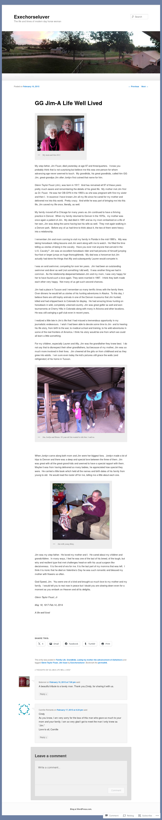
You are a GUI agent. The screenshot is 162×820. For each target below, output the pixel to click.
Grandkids (71, 659)
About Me (29, 76)
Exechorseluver (32, 16)
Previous (134, 86)
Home (17, 76)
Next (144, 86)
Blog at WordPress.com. (81, 809)
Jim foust (63, 662)
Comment (116, 790)
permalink (102, 662)
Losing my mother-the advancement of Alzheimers (100, 659)
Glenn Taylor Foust (49, 662)
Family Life (61, 659)
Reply (43, 693)
